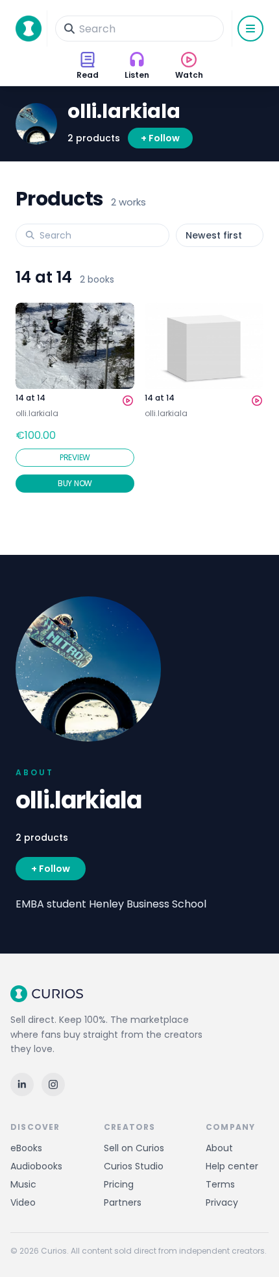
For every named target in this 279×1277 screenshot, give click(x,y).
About (219, 1148)
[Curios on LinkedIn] (22, 1084)
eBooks (26, 1148)
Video (23, 1202)
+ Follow (160, 138)
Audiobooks (36, 1166)
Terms (220, 1184)
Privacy (222, 1202)
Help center (232, 1166)
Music (23, 1184)
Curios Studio (134, 1166)
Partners (122, 1202)
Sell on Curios (134, 1148)
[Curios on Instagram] (53, 1084)
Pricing (119, 1184)
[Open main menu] (250, 28)
